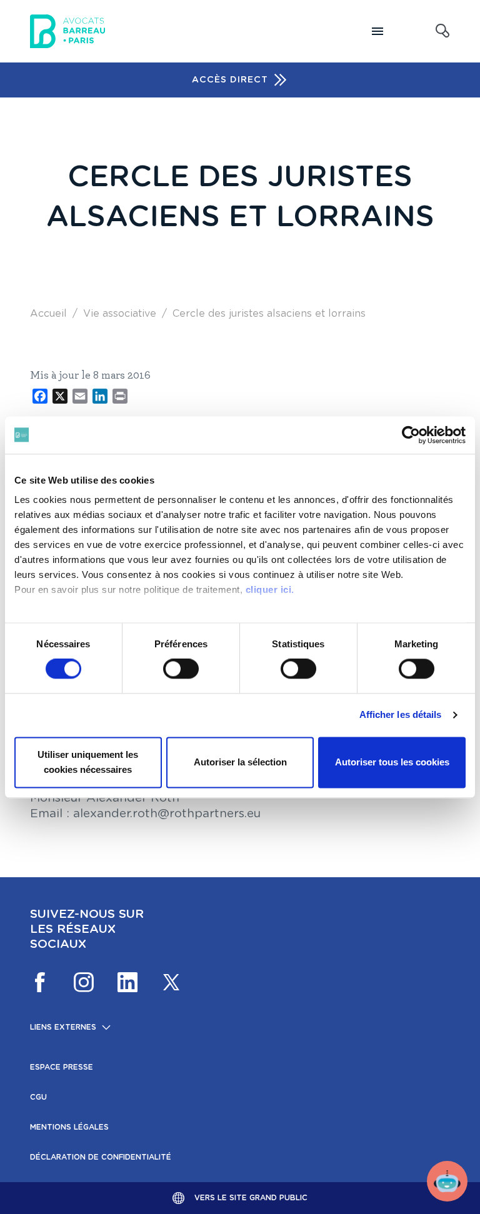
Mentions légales (69, 1127)
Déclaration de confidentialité (100, 1157)
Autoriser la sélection (240, 762)
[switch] (181, 669)
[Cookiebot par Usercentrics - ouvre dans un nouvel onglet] (411, 434)
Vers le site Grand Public (251, 1198)
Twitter (171, 982)
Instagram (84, 982)
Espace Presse (61, 1067)
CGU (38, 1097)
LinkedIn (128, 982)
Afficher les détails (400, 715)
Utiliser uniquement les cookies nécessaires (88, 762)
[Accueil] (67, 31)
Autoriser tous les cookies (392, 762)
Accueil (48, 314)
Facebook (40, 982)
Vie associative (119, 314)
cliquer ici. (270, 589)
